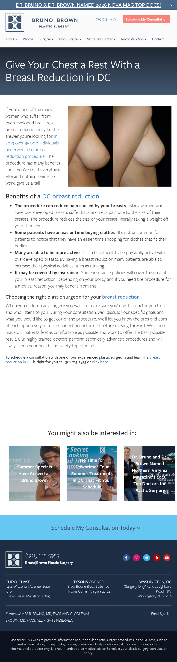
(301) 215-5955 (42, 555)
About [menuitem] (10, 38)
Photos (28, 38)
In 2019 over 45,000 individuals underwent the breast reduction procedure (32, 146)
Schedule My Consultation (146, 19)
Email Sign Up (161, 613)
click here (100, 362)
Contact (158, 38)
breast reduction (121, 296)
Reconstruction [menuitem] (132, 38)
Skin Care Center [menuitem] (100, 38)
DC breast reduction (70, 196)
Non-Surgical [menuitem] (69, 38)
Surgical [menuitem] (45, 38)
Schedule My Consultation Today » (95, 527)
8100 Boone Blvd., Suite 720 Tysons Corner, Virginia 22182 (88, 586)
